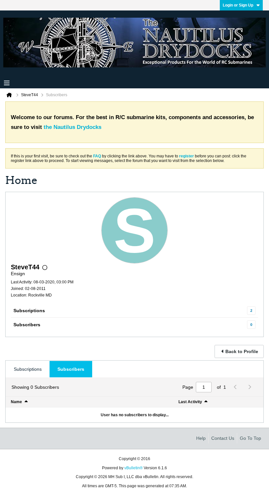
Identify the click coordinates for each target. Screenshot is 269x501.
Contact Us (222, 438)
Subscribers (26, 324)
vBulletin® (133, 468)
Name (16, 402)
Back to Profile (241, 351)
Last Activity (190, 402)
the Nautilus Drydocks (72, 127)
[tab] (28, 369)
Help (201, 438)
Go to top (250, 438)
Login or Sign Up (238, 5)
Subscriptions (29, 310)
